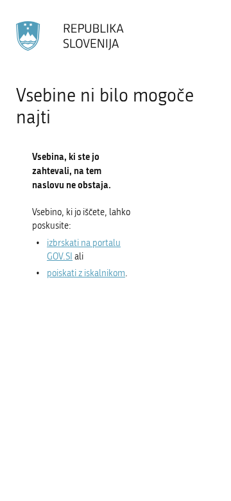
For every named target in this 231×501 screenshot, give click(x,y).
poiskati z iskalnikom (86, 273)
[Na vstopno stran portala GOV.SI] (70, 36)
